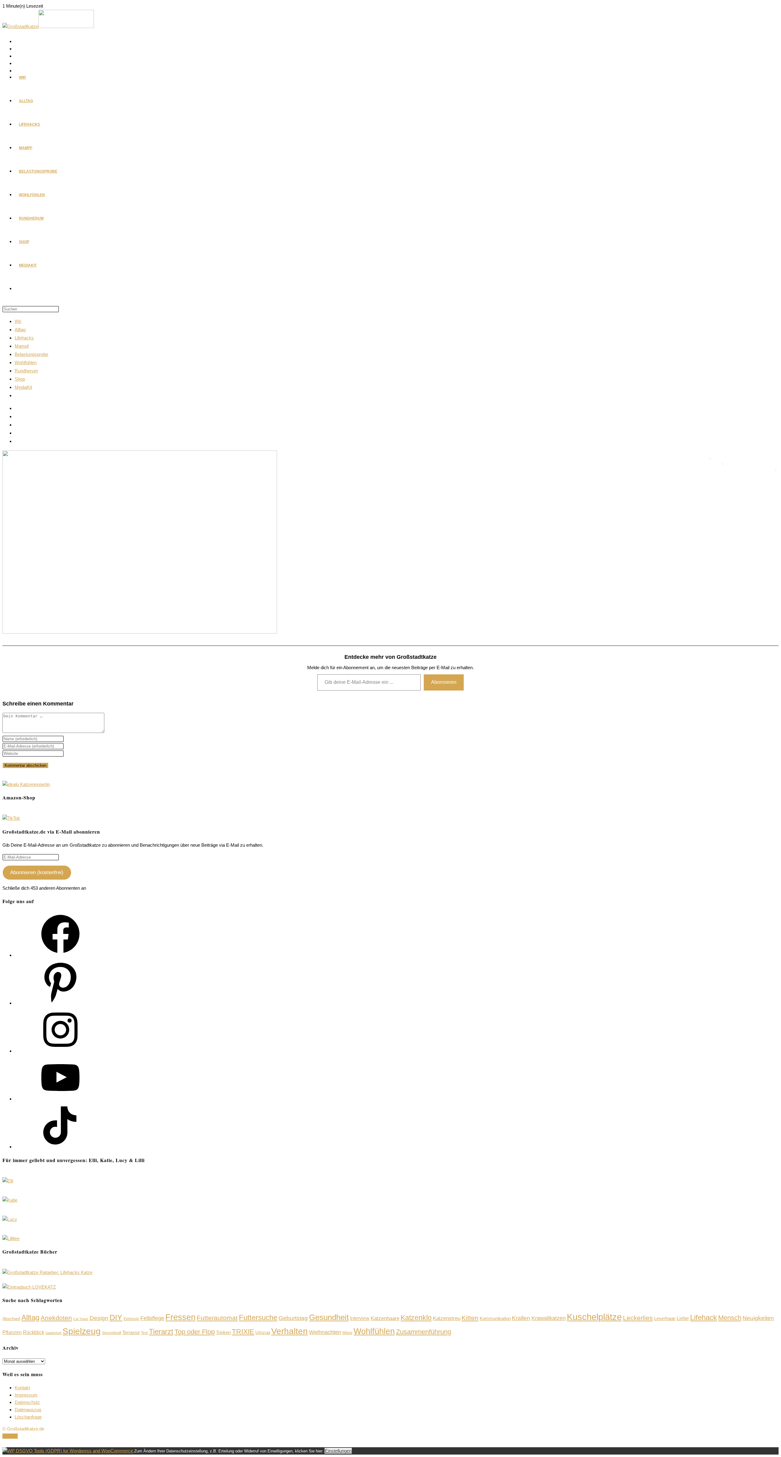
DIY (116, 1317)
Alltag (20, 329)
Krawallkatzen (548, 1318)
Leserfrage (664, 1318)
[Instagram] (60, 1050)
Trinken (223, 1332)
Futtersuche (258, 1317)
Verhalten (289, 1331)
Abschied (11, 1318)
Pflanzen (12, 1332)
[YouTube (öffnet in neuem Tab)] (18, 63)
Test (144, 1333)
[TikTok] (60, 1146)
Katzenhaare (385, 1318)
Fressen (180, 1317)
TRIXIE (243, 1332)
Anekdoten (56, 1317)
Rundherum (26, 370)
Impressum (26, 1395)
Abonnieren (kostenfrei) (36, 872)
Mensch (729, 1318)
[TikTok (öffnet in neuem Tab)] (18, 441)
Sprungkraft (111, 1333)
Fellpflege (152, 1318)
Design (99, 1318)
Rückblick (33, 1332)
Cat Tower (80, 1319)
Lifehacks (24, 337)
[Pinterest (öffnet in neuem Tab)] (18, 49)
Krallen (521, 1318)
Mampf (22, 346)
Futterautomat (217, 1317)
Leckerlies (638, 1317)
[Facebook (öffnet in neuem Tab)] (18, 41)
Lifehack (703, 1318)
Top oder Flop (195, 1332)
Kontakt (22, 1387)
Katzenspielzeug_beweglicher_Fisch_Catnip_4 (733, 475)
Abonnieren (443, 682)
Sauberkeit (53, 1333)
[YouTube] (60, 1098)
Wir (18, 321)
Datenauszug (28, 1409)
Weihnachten (325, 1332)
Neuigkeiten (758, 1318)
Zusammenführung (423, 1332)
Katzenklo (416, 1318)
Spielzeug (82, 1331)
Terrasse (131, 1332)
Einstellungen (338, 1450)
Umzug (262, 1332)
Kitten (470, 1317)
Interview (359, 1318)
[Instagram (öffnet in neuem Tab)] (18, 56)
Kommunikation (495, 1318)
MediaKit (23, 387)
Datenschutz (27, 1402)
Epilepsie (131, 1319)
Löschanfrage (28, 1416)
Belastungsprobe (31, 354)
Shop (20, 379)
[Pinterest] (60, 1003)
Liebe (683, 1318)
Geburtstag (293, 1318)
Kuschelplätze (594, 1317)
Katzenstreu (446, 1318)
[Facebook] (60, 955)
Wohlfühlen (26, 362)
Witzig (347, 1333)
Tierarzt (161, 1331)
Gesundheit (329, 1317)
